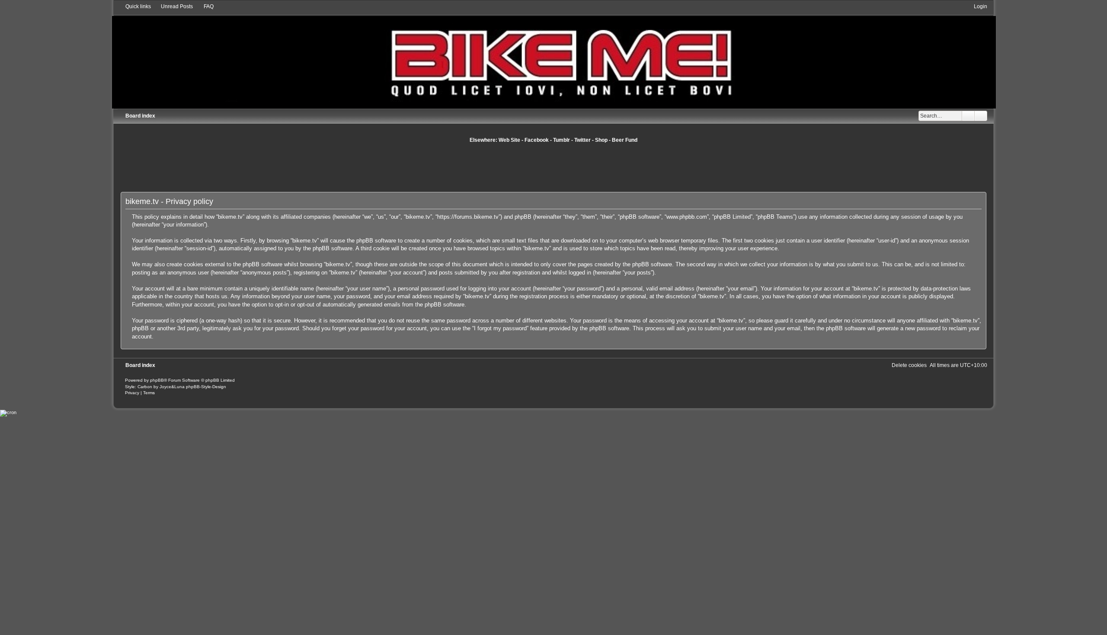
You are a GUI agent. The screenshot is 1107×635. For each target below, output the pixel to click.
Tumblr (561, 140)
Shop (601, 140)
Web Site (509, 140)
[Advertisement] (553, 167)
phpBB (157, 380)
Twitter (582, 140)
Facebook (537, 140)
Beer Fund (624, 140)
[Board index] (553, 55)
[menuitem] (173, 6)
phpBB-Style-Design (206, 386)
